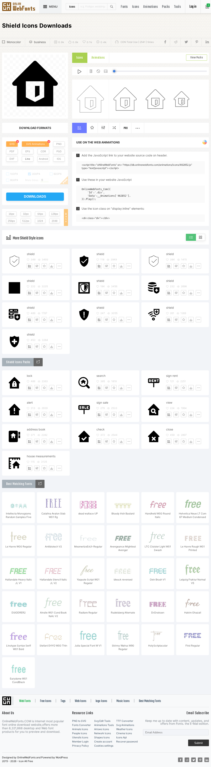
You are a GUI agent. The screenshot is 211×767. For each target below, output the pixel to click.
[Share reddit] (175, 42)
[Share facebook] (166, 42)
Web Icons (80, 701)
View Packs (196, 57)
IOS (59, 158)
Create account (103, 741)
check (100, 429)
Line (27, 158)
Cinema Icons (124, 733)
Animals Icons (80, 729)
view (169, 402)
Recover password (127, 741)
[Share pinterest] (196, 42)
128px (54, 214)
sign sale (102, 402)
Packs (166, 7)
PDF (11, 151)
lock (29, 375)
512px (25, 221)
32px (26, 214)
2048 (54, 221)
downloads (35, 196)
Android (43, 158)
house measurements (41, 456)
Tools (177, 7)
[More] (59, 266)
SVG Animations (35, 143)
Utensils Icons (80, 737)
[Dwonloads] (51, 266)
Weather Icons (124, 729)
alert (30, 402)
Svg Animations (125, 725)
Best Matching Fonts (150, 701)
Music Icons (123, 701)
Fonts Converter (81, 725)
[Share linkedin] (205, 42)
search (101, 375)
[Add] (29, 266)
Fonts (124, 7)
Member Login (80, 741)
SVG (12, 143)
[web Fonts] (40, 484)
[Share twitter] (186, 42)
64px (40, 214)
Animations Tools (104, 725)
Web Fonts (25, 701)
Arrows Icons (101, 729)
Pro (126, 128)
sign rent (172, 375)
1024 (40, 221)
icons (72, 7)
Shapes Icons (102, 737)
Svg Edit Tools (102, 720)
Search (111, 7)
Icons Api (121, 737)
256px (11, 221)
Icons (135, 7)
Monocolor (14, 42)
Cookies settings (103, 745)
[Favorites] (44, 266)
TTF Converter (124, 720)
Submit (198, 743)
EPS (27, 151)
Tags (63, 701)
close (169, 429)
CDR (43, 151)
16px (11, 214)
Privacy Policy (80, 745)
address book (36, 429)
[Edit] (37, 266)
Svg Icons (20, 7)
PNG (59, 143)
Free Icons (45, 701)
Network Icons (102, 733)
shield (31, 254)
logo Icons (101, 701)
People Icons (79, 733)
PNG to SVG (79, 720)
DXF (11, 158)
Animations (150, 7)
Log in (192, 7)
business (40, 42)
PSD (59, 151)
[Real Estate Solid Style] (38, 362)
